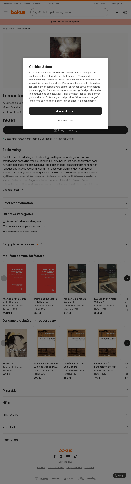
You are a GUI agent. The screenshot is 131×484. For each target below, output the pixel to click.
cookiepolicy (89, 100)
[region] (65, 93)
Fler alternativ (65, 120)
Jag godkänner (65, 111)
